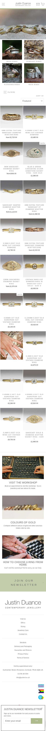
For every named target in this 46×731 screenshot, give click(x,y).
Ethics (23, 623)
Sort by (40, 96)
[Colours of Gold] (23, 507)
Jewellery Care (23, 630)
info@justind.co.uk (23, 677)
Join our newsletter (24, 582)
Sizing (23, 626)
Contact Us (23, 634)
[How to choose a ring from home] (23, 547)
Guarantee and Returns (23, 650)
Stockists (23, 642)
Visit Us (23, 619)
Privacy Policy (23, 654)
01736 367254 (23, 674)
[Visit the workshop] (23, 467)
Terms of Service (23, 658)
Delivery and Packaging (23, 646)
